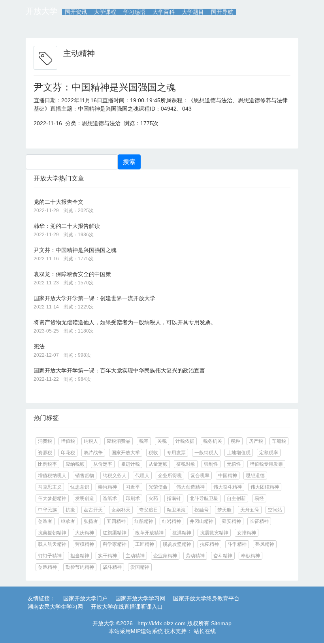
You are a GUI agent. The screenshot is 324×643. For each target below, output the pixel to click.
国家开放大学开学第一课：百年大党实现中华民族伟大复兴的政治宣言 (119, 370)
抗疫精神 (209, 544)
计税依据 (184, 441)
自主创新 (236, 498)
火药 (153, 498)
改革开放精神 (149, 533)
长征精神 (259, 521)
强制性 (211, 464)
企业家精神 (165, 555)
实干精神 (107, 555)
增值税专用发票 (266, 464)
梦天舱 (224, 510)
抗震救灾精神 (214, 533)
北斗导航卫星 (204, 498)
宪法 (39, 346)
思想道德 (255, 475)
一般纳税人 (206, 452)
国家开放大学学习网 (140, 598)
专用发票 (176, 452)
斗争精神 (237, 544)
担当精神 (79, 555)
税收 (153, 452)
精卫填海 (176, 510)
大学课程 (105, 12)
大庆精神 (84, 533)
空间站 (275, 510)
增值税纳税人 (52, 475)
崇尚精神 (107, 487)
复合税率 (199, 475)
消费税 (45, 441)
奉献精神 (250, 555)
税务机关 (212, 441)
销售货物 (84, 475)
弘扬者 (91, 521)
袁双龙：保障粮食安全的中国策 (72, 274)
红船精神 (143, 521)
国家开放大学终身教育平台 (206, 598)
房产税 (256, 441)
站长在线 (204, 631)
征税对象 (185, 464)
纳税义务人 (114, 475)
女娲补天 (120, 510)
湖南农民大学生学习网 (55, 607)
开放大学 (41, 11)
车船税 (279, 441)
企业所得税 (170, 475)
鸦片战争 (93, 452)
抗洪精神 (181, 533)
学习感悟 (134, 12)
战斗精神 (112, 567)
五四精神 (116, 521)
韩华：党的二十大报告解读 (67, 226)
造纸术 (110, 498)
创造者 (45, 521)
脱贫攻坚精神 (177, 544)
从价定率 (102, 464)
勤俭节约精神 (80, 567)
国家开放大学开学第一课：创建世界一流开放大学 (94, 298)
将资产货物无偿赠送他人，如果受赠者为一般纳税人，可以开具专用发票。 (125, 322)
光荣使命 (158, 487)
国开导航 (222, 12)
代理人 (142, 475)
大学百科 (164, 12)
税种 (235, 441)
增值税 (68, 441)
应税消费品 (118, 441)
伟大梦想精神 (52, 498)
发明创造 (84, 498)
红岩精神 (171, 521)
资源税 (45, 452)
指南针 (174, 498)
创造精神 (47, 567)
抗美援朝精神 (52, 533)
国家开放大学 (125, 452)
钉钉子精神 (50, 555)
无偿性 (234, 464)
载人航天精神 (52, 544)
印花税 (68, 452)
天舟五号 (249, 510)
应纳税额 (75, 464)
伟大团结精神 (265, 487)
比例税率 (47, 464)
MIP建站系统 (147, 631)
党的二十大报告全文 (58, 202)
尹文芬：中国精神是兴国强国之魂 (105, 87)
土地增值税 (239, 452)
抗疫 (70, 510)
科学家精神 (114, 544)
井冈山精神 (201, 521)
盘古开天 (93, 510)
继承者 (68, 521)
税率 (144, 441)
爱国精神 (139, 567)
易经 (259, 498)
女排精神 (246, 533)
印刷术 (133, 498)
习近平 (133, 487)
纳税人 (91, 441)
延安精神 (231, 521)
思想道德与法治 (101, 123)
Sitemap (221, 623)
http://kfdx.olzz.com (162, 623)
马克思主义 (50, 487)
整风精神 (264, 544)
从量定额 (158, 464)
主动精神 (135, 555)
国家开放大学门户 (85, 598)
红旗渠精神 (114, 533)
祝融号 (201, 510)
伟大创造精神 (190, 487)
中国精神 (227, 475)
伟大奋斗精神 (227, 487)
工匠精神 (144, 544)
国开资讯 (76, 12)
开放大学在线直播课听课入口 (127, 607)
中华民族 (47, 510)
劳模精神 (84, 544)
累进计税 (130, 464)
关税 (162, 441)
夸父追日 (148, 510)
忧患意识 (79, 487)
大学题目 (193, 12)
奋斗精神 (222, 555)
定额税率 (268, 452)
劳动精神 (195, 555)
